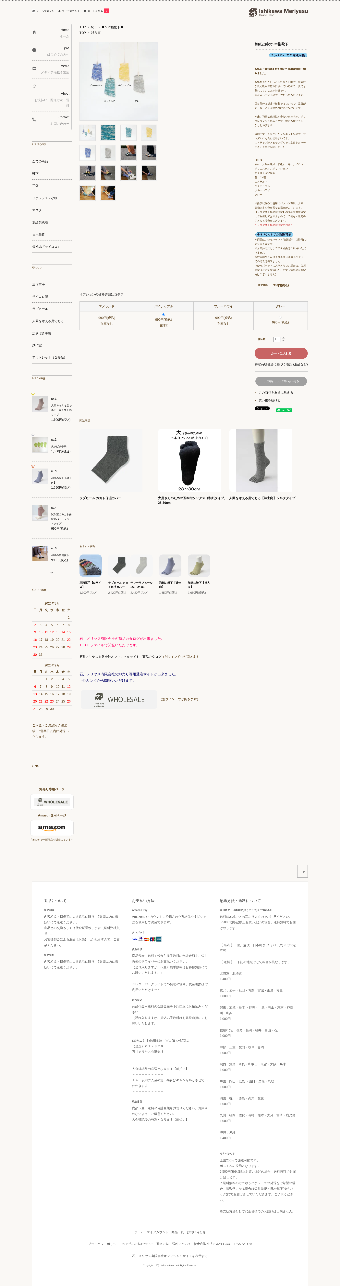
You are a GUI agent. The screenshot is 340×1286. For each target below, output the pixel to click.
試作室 (96, 32)
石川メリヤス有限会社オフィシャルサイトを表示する (170, 1256)
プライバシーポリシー (103, 1244)
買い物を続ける (270, 400)
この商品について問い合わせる (281, 381)
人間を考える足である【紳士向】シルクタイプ (262, 498)
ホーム (139, 1232)
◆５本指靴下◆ (112, 27)
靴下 (94, 27)
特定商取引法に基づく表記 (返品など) (281, 364)
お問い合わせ (196, 1232)
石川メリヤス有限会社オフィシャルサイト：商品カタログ (120, 656)
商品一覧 (177, 1232)
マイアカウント (71, 10)
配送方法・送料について (173, 1244)
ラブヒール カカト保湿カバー (100, 498)
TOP (82, 27)
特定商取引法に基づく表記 (213, 1244)
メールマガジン (45, 10)
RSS (237, 1244)
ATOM (247, 1244)
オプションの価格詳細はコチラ (101, 294)
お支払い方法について (138, 1244)
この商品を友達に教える (276, 392)
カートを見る (97, 10)
